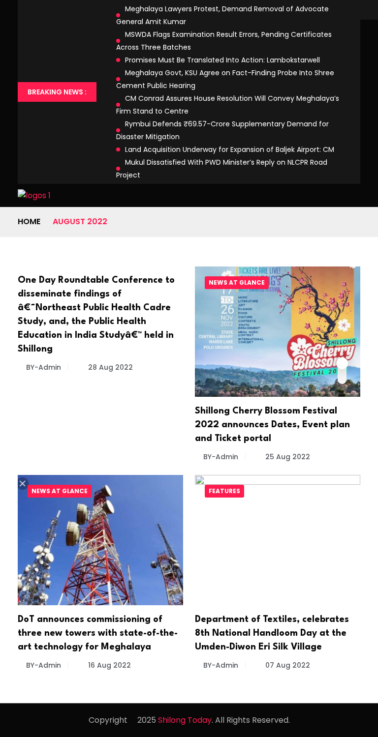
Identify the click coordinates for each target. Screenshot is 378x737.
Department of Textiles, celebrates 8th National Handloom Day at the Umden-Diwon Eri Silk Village (272, 633)
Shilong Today (185, 720)
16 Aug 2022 (108, 665)
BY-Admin (43, 367)
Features (224, 491)
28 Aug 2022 (109, 367)
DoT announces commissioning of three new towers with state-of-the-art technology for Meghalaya (98, 633)
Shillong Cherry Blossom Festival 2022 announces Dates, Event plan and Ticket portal (272, 425)
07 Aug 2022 (286, 665)
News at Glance (237, 282)
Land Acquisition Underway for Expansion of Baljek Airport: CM (229, 149)
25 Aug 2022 (286, 457)
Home (29, 221)
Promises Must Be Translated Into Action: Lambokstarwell (222, 60)
